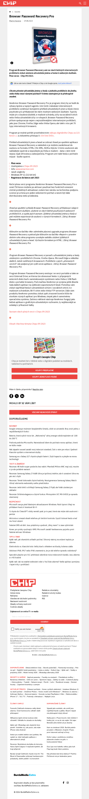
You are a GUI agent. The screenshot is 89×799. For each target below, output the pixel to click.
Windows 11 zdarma (69, 692)
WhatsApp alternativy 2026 (49, 672)
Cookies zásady (16, 607)
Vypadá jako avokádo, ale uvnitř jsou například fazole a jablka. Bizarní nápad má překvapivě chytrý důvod (61, 710)
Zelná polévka (17, 682)
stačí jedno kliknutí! (65, 83)
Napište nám (38, 389)
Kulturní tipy (55, 670)
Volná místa (15, 593)
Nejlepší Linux (50, 696)
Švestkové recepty (62, 682)
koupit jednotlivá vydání (44, 377)
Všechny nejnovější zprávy (44, 412)
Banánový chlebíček (17, 680)
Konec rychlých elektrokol (51, 689)
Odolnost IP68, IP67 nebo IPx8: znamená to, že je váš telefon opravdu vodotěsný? (43, 551)
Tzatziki (26, 682)
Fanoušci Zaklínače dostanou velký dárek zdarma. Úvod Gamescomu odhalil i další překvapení (25, 710)
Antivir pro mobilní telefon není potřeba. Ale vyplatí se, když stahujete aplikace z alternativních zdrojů (26, 737)
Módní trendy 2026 (30, 672)
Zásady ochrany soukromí (20, 604)
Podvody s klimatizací (35, 696)
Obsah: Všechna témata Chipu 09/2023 (27, 324)
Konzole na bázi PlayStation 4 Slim (51, 694)
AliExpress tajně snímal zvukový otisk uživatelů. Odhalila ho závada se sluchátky (25, 719)
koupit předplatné (45, 370)
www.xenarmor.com (25, 169)
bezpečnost (15, 502)
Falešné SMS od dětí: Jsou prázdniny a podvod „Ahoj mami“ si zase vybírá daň (41, 525)
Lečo (52, 682)
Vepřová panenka (33, 677)
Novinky (13, 426)
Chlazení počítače (33, 689)
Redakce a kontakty (50, 590)
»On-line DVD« (47, 135)
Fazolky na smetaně (49, 677)
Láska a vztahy (43, 670)
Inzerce (45, 596)
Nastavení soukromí (18, 601)
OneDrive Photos (30, 692)
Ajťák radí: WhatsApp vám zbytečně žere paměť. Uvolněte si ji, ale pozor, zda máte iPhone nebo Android (25, 727)
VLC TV (22, 696)
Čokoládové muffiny (66, 677)
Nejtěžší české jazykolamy (26, 670)
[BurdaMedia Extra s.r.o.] (23, 583)
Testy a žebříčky (17, 464)
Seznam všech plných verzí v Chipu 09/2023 (29, 311)
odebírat (44, 622)
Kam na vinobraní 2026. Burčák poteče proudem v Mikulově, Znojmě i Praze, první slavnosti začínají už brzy (61, 730)
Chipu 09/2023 (31, 166)
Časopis (17, 12)
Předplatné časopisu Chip (20, 590)
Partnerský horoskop (65, 668)
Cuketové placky (72, 680)
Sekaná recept (36, 682)
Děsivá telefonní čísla (33, 668)
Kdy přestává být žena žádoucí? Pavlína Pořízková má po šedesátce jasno (61, 755)
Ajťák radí (65, 670)
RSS (43, 598)
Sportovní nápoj (45, 680)
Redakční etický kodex (51, 593)
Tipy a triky (14, 537)
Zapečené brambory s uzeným (28, 684)
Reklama (13, 596)
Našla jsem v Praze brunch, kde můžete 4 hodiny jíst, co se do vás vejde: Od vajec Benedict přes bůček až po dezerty (62, 720)
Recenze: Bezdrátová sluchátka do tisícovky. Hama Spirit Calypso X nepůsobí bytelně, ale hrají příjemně (26, 746)
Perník (46, 682)
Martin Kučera (15, 21)
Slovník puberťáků (49, 668)
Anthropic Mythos (16, 694)
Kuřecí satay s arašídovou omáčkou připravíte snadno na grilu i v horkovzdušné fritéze (60, 739)
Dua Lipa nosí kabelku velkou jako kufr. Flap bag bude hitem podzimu (61, 748)
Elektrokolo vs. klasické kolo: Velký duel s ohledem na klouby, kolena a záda (41, 546)
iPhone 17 (14, 696)
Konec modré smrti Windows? (49, 692)
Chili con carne (32, 680)
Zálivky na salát (58, 680)
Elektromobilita (71, 694)
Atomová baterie (31, 694)
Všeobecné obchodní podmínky (23, 598)
